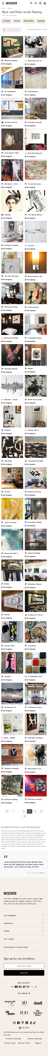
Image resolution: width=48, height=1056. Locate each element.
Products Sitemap (13, 1039)
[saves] (36, 3)
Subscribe (24, 973)
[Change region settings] (45, 3)
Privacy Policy (10, 1043)
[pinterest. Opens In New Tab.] (23, 1023)
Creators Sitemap (34, 1039)
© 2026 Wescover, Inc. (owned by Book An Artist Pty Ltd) (24, 1033)
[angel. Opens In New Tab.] (31, 1023)
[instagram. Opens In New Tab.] (14, 1023)
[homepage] (11, 3)
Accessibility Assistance (16, 947)
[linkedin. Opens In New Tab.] (27, 1023)
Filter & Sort (13, 30)
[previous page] (7, 811)
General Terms (24, 1043)
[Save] (20, 39)
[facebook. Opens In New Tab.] (18, 1023)
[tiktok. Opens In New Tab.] (34, 1023)
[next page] (24, 816)
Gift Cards (9, 939)
